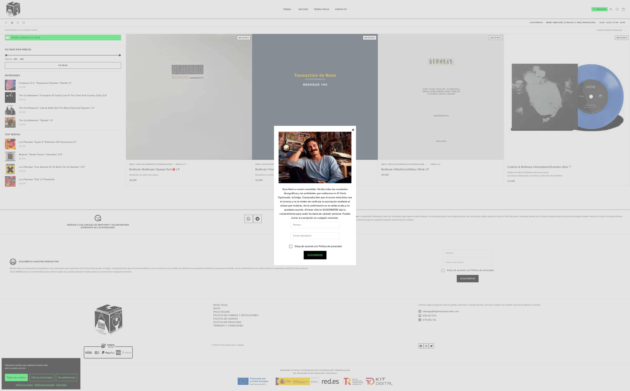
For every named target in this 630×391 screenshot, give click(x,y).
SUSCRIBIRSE (315, 255)
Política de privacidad (330, 246)
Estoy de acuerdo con (318, 246)
